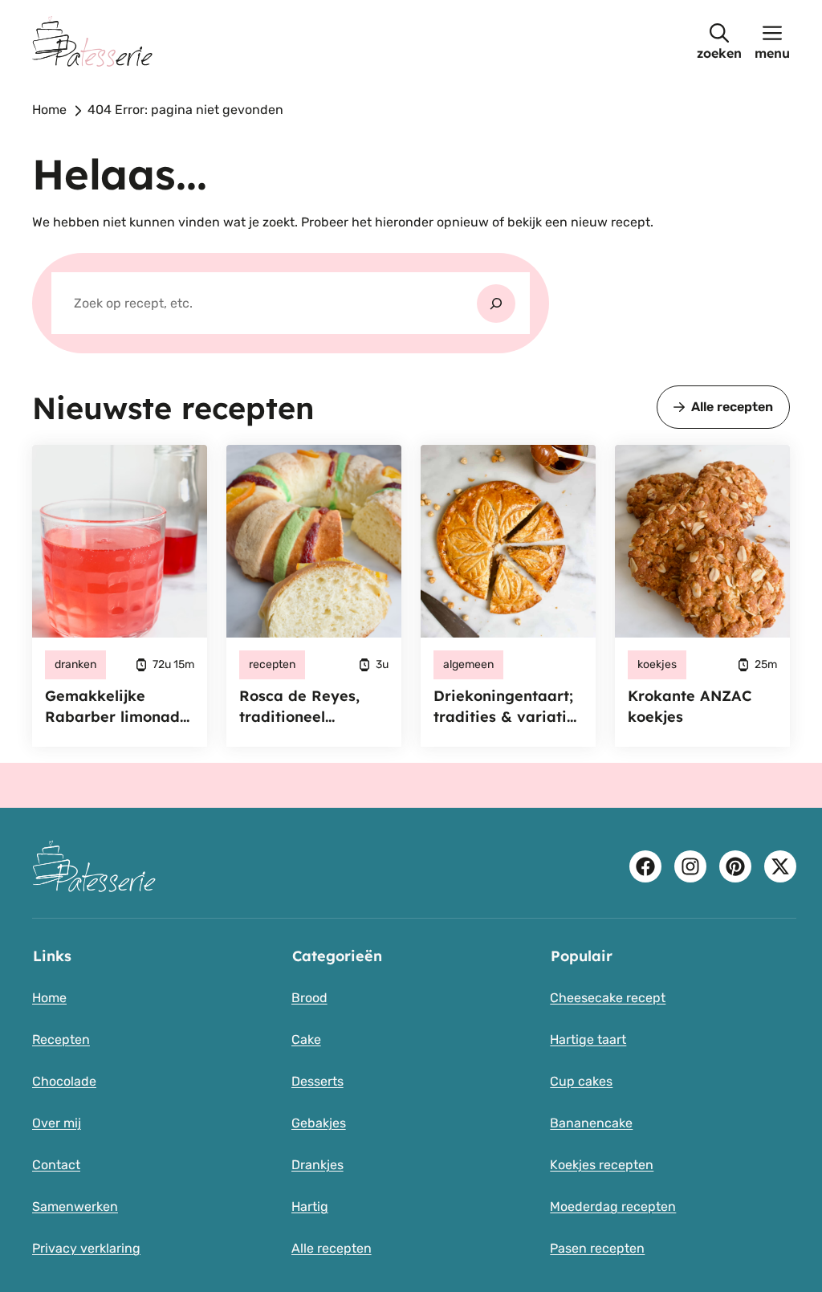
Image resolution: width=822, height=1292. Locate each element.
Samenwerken (75, 1206)
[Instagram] (690, 866)
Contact (56, 1164)
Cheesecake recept (607, 997)
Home (49, 109)
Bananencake (591, 1123)
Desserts (317, 1081)
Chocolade (64, 1081)
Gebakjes (318, 1123)
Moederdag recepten (613, 1206)
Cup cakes (581, 1081)
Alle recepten (732, 406)
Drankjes (317, 1164)
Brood (309, 997)
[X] (780, 866)
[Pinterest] (735, 866)
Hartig (309, 1206)
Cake (306, 1039)
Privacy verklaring (86, 1248)
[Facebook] (645, 866)
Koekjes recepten (601, 1164)
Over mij (56, 1123)
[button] (719, 41)
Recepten (61, 1039)
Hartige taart (588, 1039)
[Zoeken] (496, 303)
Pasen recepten (597, 1248)
